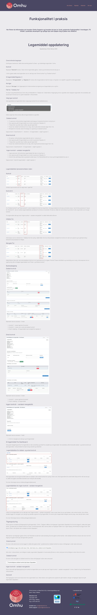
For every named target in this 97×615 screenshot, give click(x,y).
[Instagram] (77, 607)
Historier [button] (83, 5)
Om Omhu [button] (69, 5)
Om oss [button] (90, 5)
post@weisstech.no (41, 605)
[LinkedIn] (79, 607)
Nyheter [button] (76, 5)
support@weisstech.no (44, 607)
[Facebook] (75, 607)
